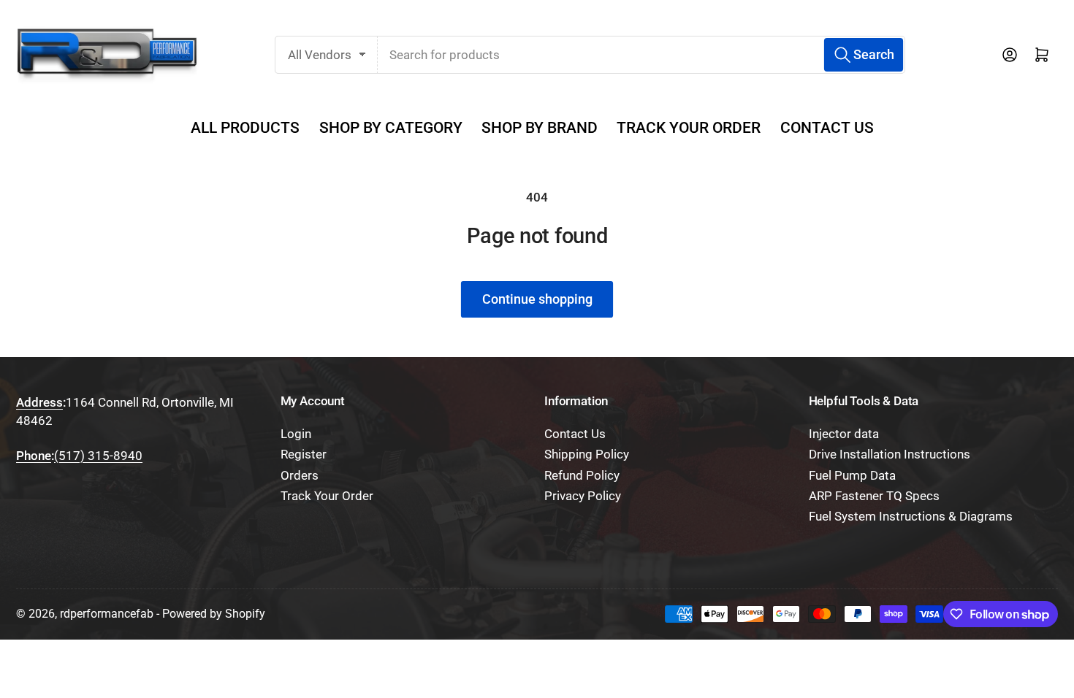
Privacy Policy (582, 496)
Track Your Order (689, 128)
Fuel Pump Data (852, 476)
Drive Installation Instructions (889, 454)
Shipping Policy (586, 454)
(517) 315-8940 (98, 456)
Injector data (844, 434)
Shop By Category (390, 128)
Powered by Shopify (213, 614)
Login (296, 434)
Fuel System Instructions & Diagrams (911, 517)
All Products (245, 128)
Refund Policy (582, 476)
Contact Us (827, 128)
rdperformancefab (106, 614)
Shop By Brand (539, 128)
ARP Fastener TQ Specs (874, 496)
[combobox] (641, 55)
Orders (300, 476)
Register (304, 454)
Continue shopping (537, 299)
